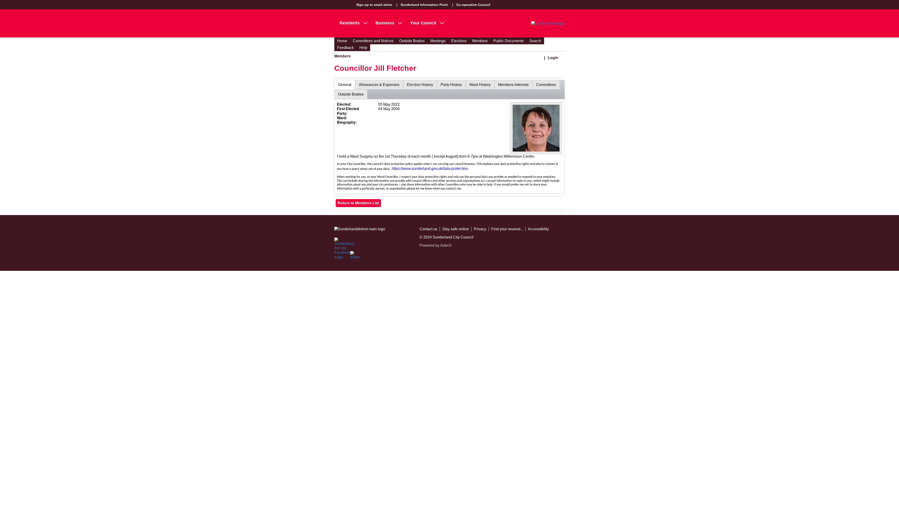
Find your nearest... (507, 229)
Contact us (428, 229)
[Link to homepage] (548, 23)
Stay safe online (455, 229)
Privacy (480, 229)
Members (480, 41)
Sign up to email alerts (374, 5)
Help (363, 48)
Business (385, 23)
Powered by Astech (436, 245)
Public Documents (508, 41)
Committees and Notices (373, 41)
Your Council (423, 23)
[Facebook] (339, 243)
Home (342, 41)
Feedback (345, 48)
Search (535, 41)
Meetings (438, 41)
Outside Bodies (412, 41)
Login (553, 58)
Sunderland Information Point (424, 5)
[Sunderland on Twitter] (355, 256)
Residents (349, 23)
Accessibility (538, 229)
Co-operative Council (473, 5)
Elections (459, 41)
